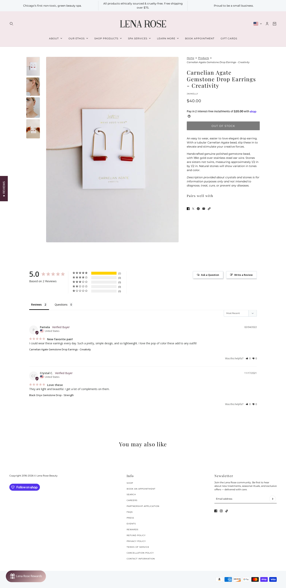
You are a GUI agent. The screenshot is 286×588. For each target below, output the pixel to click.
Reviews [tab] (36, 304)
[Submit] (272, 499)
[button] (209, 209)
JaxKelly (192, 93)
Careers (132, 500)
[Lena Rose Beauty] (143, 24)
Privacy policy (136, 541)
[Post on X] (193, 208)
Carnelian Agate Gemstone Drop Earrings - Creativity (60, 349)
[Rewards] (26, 576)
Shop (130, 483)
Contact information (141, 558)
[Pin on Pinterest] (198, 209)
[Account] (267, 24)
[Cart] (274, 24)
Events (131, 523)
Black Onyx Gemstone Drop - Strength (51, 395)
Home (190, 58)
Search (131, 494)
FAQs (130, 512)
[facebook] (216, 511)
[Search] (11, 24)
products (203, 58)
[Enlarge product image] (112, 149)
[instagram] (221, 511)
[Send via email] (204, 209)
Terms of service (138, 547)
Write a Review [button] (243, 275)
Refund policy (136, 535)
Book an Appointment (141, 489)
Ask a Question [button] (210, 275)
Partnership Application (143, 506)
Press (130, 518)
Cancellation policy (140, 553)
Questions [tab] (61, 304)
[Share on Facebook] (188, 209)
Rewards (132, 529)
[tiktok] (227, 511)
